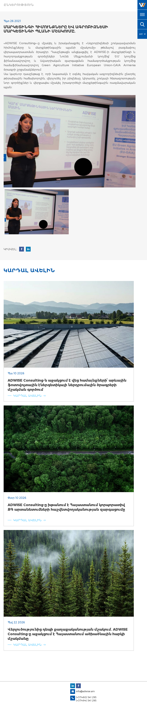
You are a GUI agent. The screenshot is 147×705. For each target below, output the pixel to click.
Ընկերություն (19, 5)
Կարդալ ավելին (27, 395)
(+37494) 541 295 (86, 700)
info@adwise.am (85, 691)
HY (141, 34)
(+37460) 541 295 (86, 697)
